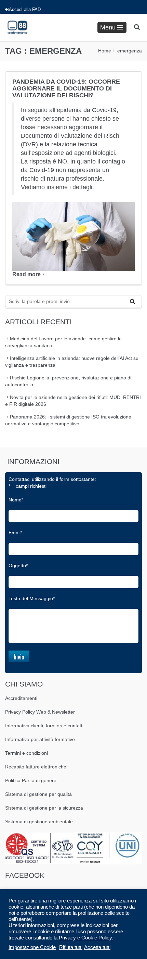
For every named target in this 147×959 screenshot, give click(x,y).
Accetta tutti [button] (97, 947)
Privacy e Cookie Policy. (86, 937)
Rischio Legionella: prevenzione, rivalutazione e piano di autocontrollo (68, 381)
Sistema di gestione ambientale (39, 821)
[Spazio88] (17, 27)
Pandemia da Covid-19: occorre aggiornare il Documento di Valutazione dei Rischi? (66, 88)
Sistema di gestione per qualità (38, 794)
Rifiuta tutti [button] (70, 947)
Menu (108, 27)
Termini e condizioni (26, 753)
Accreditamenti (21, 698)
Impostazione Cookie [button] (32, 947)
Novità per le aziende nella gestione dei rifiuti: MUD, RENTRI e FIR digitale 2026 (73, 400)
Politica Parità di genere (30, 780)
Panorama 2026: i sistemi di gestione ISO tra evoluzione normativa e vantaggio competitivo (68, 420)
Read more (26, 274)
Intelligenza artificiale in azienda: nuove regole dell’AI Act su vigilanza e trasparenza (71, 361)
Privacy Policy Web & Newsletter (40, 712)
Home (104, 50)
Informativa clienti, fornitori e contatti (44, 725)
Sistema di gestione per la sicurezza (44, 808)
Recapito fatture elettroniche (35, 766)
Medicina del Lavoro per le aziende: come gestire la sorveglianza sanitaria (63, 342)
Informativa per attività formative (40, 739)
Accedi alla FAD (25, 9)
